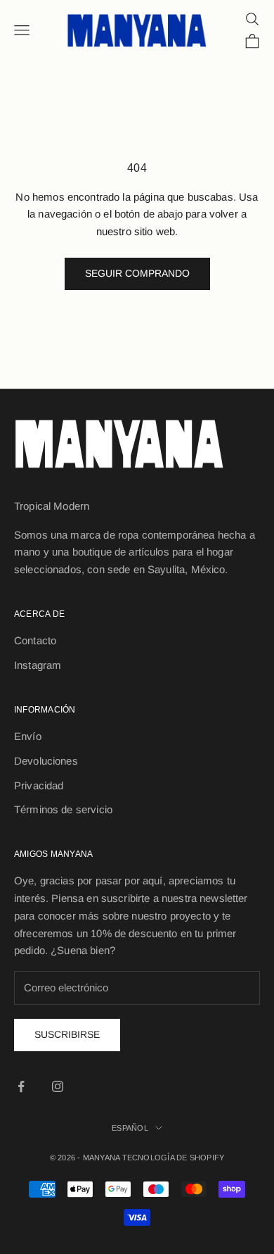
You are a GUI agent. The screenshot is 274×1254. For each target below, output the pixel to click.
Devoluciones (46, 761)
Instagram (37, 665)
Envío (27, 736)
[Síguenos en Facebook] (21, 1086)
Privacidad (39, 785)
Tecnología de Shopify (173, 1157)
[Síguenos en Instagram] (58, 1086)
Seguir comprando (137, 273)
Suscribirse (67, 1034)
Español (130, 1128)
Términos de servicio (63, 809)
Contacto (35, 640)
